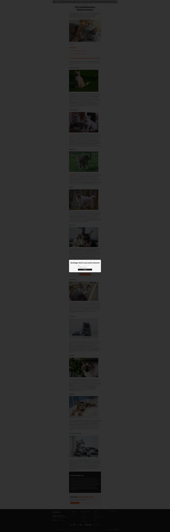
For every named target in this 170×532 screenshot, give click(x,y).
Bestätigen (85, 269)
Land (78, 265)
